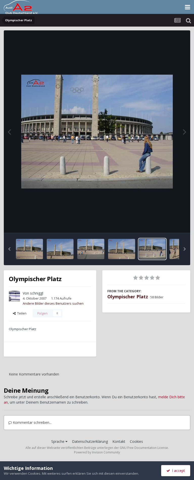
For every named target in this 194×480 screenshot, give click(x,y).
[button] (9, 249)
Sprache (58, 441)
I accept (177, 470)
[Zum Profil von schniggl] (14, 296)
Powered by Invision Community (97, 452)
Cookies (136, 441)
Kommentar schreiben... (32, 422)
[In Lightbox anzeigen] (97, 132)
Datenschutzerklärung (90, 441)
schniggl (36, 293)
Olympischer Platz (127, 297)
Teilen (21, 313)
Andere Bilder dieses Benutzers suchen (53, 303)
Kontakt (118, 441)
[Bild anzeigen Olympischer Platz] (29, 249)
